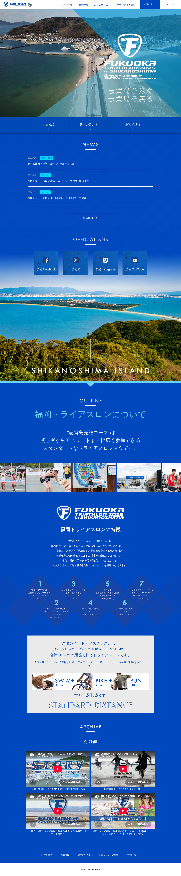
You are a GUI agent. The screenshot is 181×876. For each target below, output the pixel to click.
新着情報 (83, 4)
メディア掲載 (46, 158)
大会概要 (68, 4)
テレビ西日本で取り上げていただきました (51, 163)
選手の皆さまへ (102, 4)
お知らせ (45, 175)
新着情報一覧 (90, 218)
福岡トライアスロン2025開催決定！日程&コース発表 (57, 198)
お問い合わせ (150, 4)
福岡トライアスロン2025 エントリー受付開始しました (59, 180)
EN (173, 4)
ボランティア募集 (126, 4)
